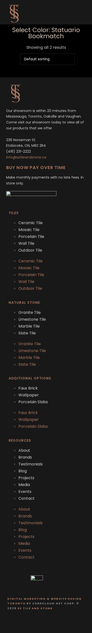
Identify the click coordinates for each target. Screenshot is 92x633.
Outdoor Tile (30, 250)
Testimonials (30, 464)
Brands (25, 457)
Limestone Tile (32, 319)
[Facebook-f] (41, 621)
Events (24, 491)
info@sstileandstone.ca (26, 157)
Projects (26, 478)
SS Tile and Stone (35, 608)
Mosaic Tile (28, 229)
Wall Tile (26, 243)
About (24, 450)
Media (24, 484)
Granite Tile (29, 312)
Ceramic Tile (30, 223)
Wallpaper (28, 395)
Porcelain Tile (31, 236)
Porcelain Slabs (33, 402)
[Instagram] (51, 621)
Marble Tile (29, 326)
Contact (26, 498)
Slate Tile (27, 333)
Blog (22, 471)
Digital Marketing (26, 599)
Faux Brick (28, 388)
